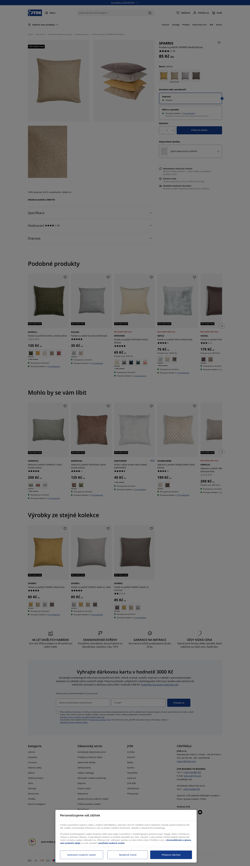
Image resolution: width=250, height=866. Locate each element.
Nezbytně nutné (128, 854)
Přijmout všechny (171, 854)
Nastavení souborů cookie (81, 854)
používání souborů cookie (111, 843)
